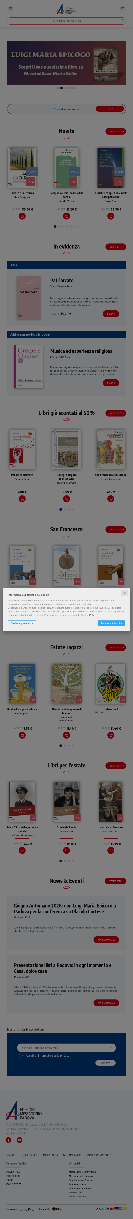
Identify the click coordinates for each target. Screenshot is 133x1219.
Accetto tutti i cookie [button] (111, 623)
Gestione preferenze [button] (22, 623)
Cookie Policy (88, 614)
